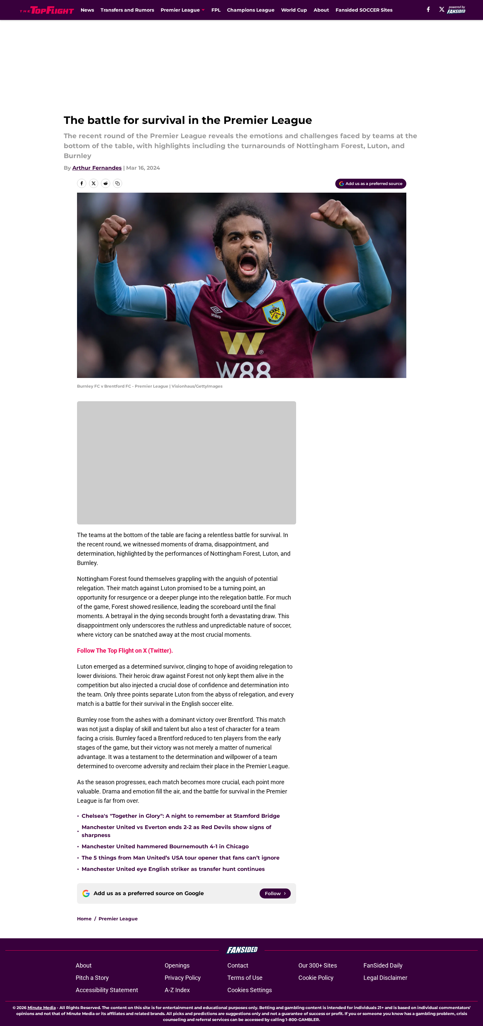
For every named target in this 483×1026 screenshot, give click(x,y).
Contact (237, 965)
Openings (177, 965)
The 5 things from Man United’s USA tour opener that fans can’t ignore (181, 858)
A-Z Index (177, 989)
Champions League (251, 10)
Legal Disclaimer (385, 977)
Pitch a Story (92, 977)
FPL (215, 10)
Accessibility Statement (107, 989)
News (87, 10)
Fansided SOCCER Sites (364, 10)
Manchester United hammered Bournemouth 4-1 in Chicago (165, 846)
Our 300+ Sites (317, 965)
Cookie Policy (316, 977)
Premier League (118, 919)
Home (84, 919)
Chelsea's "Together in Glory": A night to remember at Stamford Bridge (181, 816)
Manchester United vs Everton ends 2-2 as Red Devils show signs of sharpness (176, 831)
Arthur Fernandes (97, 168)
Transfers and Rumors (127, 10)
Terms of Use (245, 977)
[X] (441, 9)
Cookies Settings (249, 989)
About (321, 10)
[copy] (117, 183)
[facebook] (428, 9)
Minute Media (42, 1007)
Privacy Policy (183, 977)
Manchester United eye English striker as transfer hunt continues (173, 869)
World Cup (294, 10)
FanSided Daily (383, 965)
